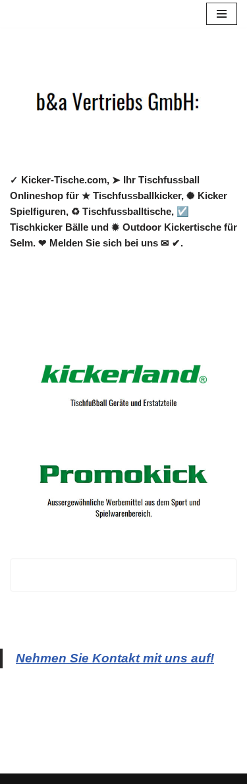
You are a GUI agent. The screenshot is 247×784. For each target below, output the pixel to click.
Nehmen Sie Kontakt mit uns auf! (115, 658)
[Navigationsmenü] (221, 14)
